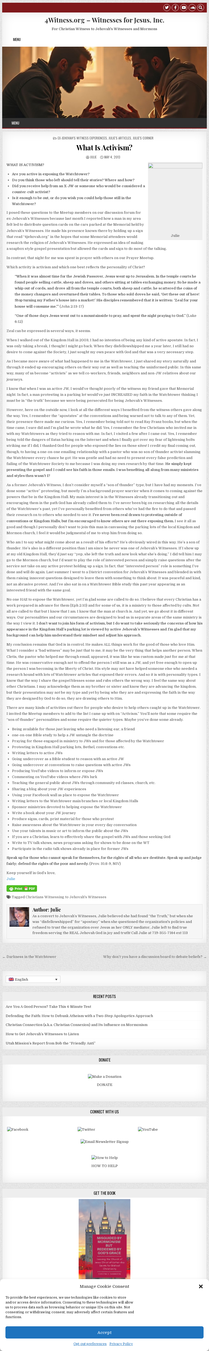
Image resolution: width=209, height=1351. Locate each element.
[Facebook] (175, 8)
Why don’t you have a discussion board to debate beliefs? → (155, 957)
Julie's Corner (143, 138)
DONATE (104, 1085)
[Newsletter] (105, 1142)
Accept (104, 1332)
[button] (201, 1286)
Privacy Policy (121, 1344)
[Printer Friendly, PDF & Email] (22, 888)
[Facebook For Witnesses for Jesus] (17, 1129)
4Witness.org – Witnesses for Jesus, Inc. (104, 19)
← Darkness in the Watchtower (29, 957)
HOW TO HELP (104, 1166)
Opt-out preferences (90, 1344)
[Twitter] (166, 8)
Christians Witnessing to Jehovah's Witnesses (66, 897)
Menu (17, 39)
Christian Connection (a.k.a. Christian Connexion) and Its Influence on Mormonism (76, 1025)
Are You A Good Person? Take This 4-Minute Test (48, 1007)
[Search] (200, 8)
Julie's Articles (120, 138)
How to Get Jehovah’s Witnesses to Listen (42, 1034)
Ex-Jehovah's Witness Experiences (82, 138)
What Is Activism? (104, 147)
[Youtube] (183, 8)
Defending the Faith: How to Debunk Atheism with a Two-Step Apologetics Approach (79, 1016)
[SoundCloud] (192, 8)
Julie (93, 157)
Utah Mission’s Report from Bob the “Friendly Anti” (51, 1043)
